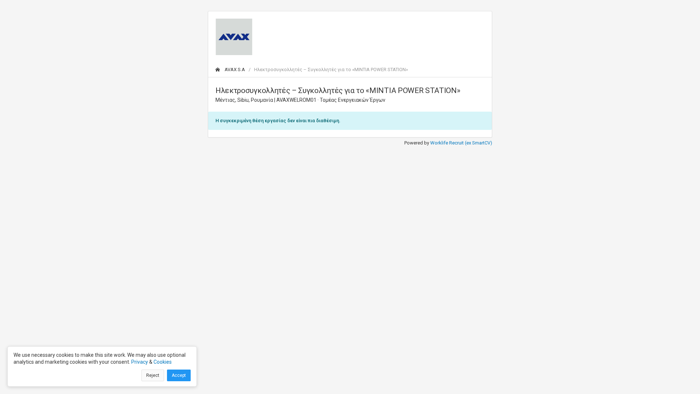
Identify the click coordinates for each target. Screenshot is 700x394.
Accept (179, 375)
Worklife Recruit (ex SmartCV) (461, 143)
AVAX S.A (234, 69)
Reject (152, 375)
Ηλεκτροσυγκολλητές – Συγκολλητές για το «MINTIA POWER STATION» (331, 69)
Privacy (139, 362)
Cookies (162, 362)
